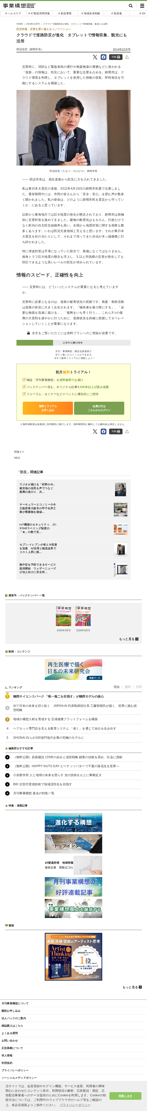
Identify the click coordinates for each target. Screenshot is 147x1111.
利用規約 (7, 1062)
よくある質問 (10, 1033)
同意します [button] (125, 1095)
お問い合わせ (10, 1040)
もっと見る (127, 639)
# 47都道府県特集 (39, 13)
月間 (139, 686)
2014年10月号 (33, 24)
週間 (128, 686)
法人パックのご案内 (14, 1018)
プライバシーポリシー (15, 1070)
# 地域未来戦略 (91, 13)
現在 (117, 686)
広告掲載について (12, 1048)
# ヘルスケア (13, 13)
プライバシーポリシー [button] (75, 1105)
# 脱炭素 (116, 13)
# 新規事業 (65, 13)
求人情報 (7, 1055)
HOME (19, 24)
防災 (18, 458)
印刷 (114, 57)
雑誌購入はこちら (12, 1025)
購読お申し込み (11, 1010)
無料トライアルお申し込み (48, 408)
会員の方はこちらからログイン (99, 408)
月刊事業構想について (15, 1003)
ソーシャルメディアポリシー (19, 1077)
